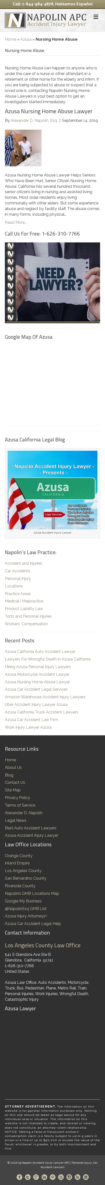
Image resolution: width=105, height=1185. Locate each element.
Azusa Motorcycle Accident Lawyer (37, 674)
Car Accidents (17, 571)
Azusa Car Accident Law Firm (31, 719)
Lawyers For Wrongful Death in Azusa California (48, 659)
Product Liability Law (24, 608)
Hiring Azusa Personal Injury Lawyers (38, 666)
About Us (13, 767)
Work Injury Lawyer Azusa (28, 727)
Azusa (26, 39)
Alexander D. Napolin (23, 813)
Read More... (16, 222)
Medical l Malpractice (24, 601)
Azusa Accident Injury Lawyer (31, 835)
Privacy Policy (17, 797)
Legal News (15, 820)
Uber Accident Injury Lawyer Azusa (36, 704)
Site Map (13, 790)
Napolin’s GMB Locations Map (32, 893)
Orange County (18, 855)
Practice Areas (18, 593)
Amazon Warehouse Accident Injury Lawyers (45, 697)
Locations (14, 586)
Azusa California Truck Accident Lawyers (41, 712)
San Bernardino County (25, 878)
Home (10, 39)
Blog (9, 775)
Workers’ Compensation (26, 624)
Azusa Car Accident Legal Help (33, 923)
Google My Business (23, 901)
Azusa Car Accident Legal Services (36, 689)
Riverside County (20, 886)
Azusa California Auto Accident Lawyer (40, 651)
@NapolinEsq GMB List (26, 908)
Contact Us (15, 782)
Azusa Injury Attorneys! (25, 916)
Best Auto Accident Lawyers (30, 828)
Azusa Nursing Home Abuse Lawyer (49, 111)
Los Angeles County (23, 870)
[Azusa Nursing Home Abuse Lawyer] (23, 147)
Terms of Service (20, 805)
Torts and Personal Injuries (28, 616)
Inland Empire (17, 863)
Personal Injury (18, 578)
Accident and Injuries (23, 563)
